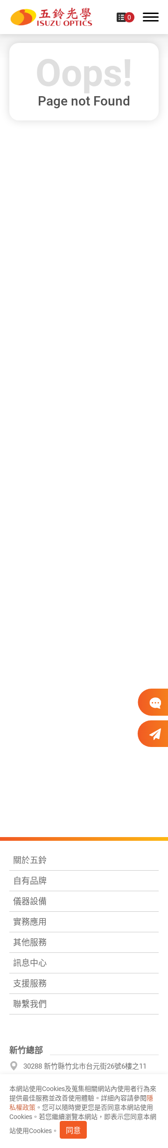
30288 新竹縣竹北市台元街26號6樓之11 (85, 1066)
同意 (73, 1130)
